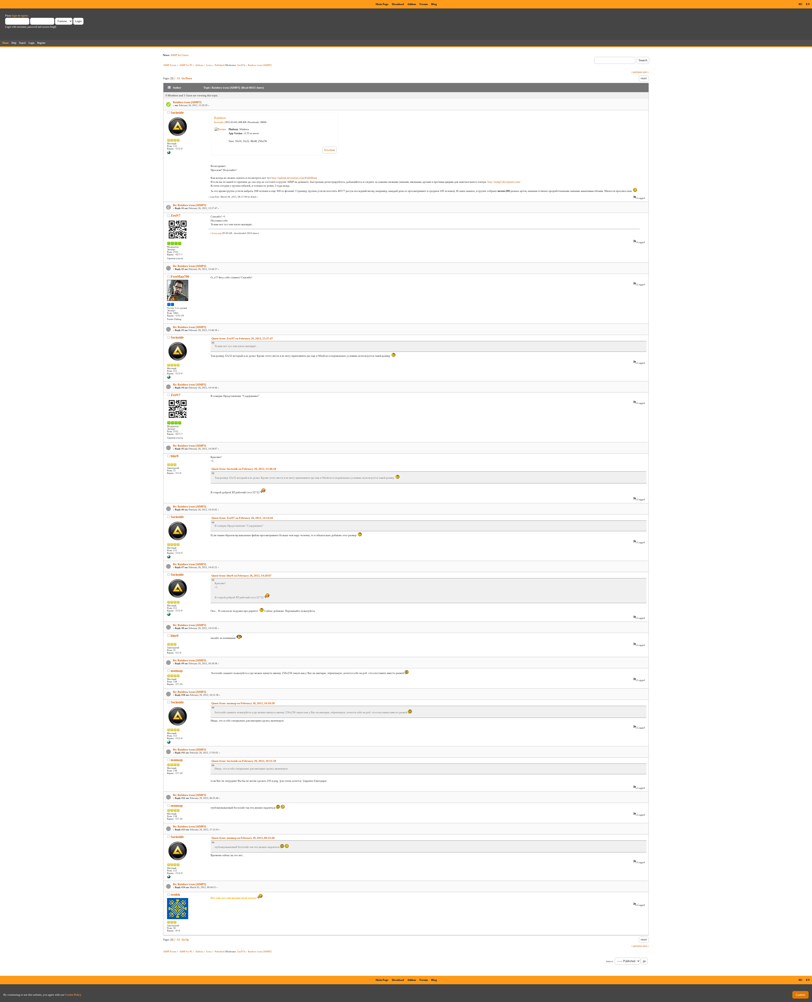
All (178, 78)
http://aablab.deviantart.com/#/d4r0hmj (294, 177)
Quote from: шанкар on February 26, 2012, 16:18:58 (243, 703)
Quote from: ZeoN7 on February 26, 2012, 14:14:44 (242, 517)
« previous (636, 72)
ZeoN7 (240, 65)
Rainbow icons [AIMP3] (187, 102)
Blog (434, 4)
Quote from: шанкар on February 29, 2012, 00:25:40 (243, 837)
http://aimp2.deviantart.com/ (503, 181)
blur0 (174, 456)
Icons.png (216, 233)
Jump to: (610, 961)
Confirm (800, 995)
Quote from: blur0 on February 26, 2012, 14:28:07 (241, 575)
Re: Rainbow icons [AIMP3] (189, 205)
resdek (175, 894)
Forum (424, 4)
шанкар (177, 671)
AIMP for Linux (179, 55)
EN (808, 4)
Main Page (382, 4)
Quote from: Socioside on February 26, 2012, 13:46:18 (243, 468)
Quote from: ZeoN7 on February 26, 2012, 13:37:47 (242, 338)
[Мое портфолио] (168, 153)
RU (800, 4)
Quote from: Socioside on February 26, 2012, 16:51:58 (243, 761)
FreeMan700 (180, 276)
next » (646, 72)
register (24, 15)
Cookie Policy (73, 994)
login (14, 15)
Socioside (177, 112)
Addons (411, 4)
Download (398, 4)
